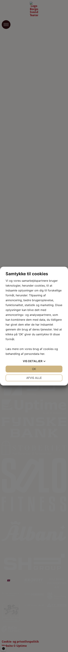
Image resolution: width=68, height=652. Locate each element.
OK (34, 369)
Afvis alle (34, 378)
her (42, 354)
